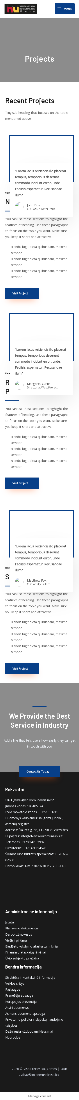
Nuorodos (12, 1037)
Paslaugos (12, 989)
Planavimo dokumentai (21, 928)
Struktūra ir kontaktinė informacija (30, 977)
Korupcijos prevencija (21, 1001)
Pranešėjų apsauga (19, 995)
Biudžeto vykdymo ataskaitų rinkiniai (31, 946)
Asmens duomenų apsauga (25, 1013)
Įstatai (9, 922)
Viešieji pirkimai (16, 940)
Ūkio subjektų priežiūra (22, 958)
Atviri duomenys (17, 1007)
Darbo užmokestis (18, 934)
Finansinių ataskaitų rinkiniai (25, 952)
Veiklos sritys (14, 983)
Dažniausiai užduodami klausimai (29, 1031)
